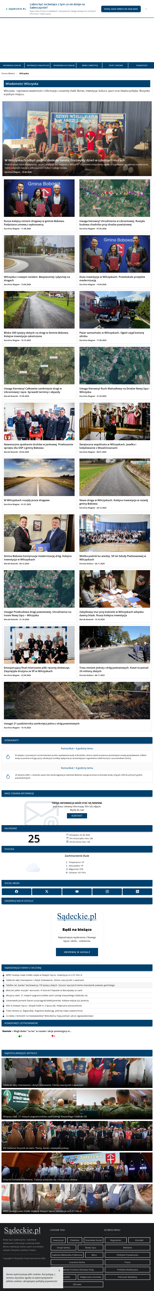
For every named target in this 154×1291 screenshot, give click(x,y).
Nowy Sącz (90, 1247)
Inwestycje (58, 1240)
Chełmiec (74, 1240)
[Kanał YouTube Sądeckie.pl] (77, 891)
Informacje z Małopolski (38, 65)
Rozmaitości (141, 65)
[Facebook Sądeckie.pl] (16, 891)
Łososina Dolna (77, 1262)
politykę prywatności (46, 1281)
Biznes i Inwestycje (90, 65)
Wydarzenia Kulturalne (64, 65)
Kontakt (77, 815)
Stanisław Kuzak (93, 1240)
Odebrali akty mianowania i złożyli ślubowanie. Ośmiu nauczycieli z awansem (45, 1015)
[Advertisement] (77, 40)
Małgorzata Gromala (90, 1277)
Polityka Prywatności (127, 1254)
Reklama (127, 1247)
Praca (127, 1262)
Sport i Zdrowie (116, 65)
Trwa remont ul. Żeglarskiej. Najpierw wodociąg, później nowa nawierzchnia (44, 995)
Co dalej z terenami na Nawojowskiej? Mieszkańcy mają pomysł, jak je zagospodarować (49, 1000)
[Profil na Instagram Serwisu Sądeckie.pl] (107, 891)
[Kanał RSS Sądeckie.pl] (137, 891)
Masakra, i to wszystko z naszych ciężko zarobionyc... (37, 1034)
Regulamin (115, 1240)
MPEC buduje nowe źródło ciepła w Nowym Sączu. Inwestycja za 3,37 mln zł (44, 1010)
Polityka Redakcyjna (127, 1269)
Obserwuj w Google (77, 952)
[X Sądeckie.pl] (47, 891)
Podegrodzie (63, 1277)
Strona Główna (8, 73)
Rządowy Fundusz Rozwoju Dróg (77, 1269)
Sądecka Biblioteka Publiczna (67, 1254)
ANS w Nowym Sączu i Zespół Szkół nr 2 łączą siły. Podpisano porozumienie (44, 990)
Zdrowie (77, 1284)
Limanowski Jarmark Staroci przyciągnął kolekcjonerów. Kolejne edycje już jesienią (47, 985)
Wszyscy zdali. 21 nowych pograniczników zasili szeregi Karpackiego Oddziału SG (47, 980)
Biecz (94, 1254)
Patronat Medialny (127, 1277)
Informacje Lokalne (12, 65)
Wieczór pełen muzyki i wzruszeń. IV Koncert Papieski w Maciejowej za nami (44, 975)
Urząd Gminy (63, 1247)
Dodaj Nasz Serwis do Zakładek (121, 9)
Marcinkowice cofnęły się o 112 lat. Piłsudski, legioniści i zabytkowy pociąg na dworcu (49, 1005)
